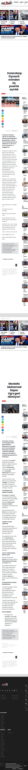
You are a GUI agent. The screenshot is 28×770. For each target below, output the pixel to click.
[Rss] (13, 690)
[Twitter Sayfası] (3, 690)
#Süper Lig (4, 647)
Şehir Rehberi (2, 753)
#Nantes (15, 644)
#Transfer (11, 646)
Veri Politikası (3, 699)
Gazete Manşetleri (3, 756)
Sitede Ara (10, 732)
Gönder (16, 265)
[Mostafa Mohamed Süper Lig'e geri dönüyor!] (10, 408)
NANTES (4, 553)
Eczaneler (3, 742)
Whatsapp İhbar (15, 697)
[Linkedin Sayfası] (10, 690)
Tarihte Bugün (2, 746)
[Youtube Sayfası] (8, 690)
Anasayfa (3, 8)
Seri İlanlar (3, 750)
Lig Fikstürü (3, 744)
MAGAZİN (3, 728)
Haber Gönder (15, 699)
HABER (2, 717)
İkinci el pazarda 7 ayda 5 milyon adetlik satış (25, 107)
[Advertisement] (14, 56)
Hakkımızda (3, 695)
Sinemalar (3, 748)
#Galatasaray (5, 646)
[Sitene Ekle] (17, 690)
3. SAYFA (2, 719)
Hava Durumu (2, 733)
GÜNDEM (16, 2)
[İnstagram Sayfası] (6, 690)
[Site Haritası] (15, 690)
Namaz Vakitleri (2, 739)
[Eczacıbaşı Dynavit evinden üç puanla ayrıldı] (10, 102)
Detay (14, 768)
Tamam (20, 768)
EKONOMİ (3, 722)
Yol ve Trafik (2, 736)
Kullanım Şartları (15, 695)
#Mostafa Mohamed (7, 644)
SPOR (8, 8)
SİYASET (2, 721)
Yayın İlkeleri (3, 697)
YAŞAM (2, 724)
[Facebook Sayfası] (1, 690)
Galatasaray (10, 467)
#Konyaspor (5, 643)
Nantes (12, 495)
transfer (12, 460)
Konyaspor (5, 495)
